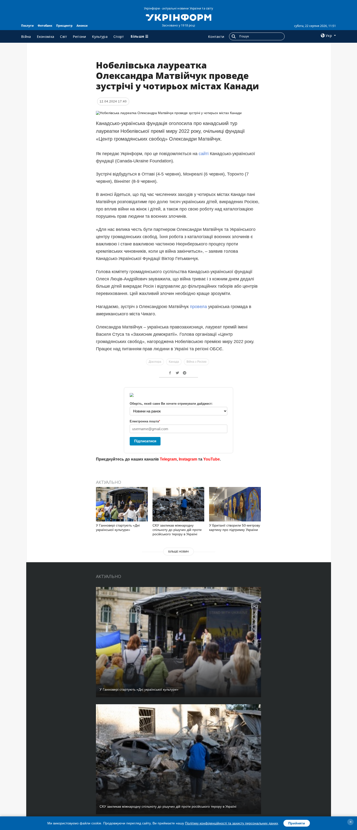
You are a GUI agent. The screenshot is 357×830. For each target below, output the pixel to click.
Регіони (79, 36)
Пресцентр (64, 26)
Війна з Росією (196, 361)
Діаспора (155, 361)
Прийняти (296, 823)
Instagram (188, 459)
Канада (174, 361)
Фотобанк (45, 26)
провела (198, 306)
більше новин (178, 551)
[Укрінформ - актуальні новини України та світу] (178, 17)
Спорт (118, 36)
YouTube (211, 459)
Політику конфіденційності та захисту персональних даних (231, 823)
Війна (26, 36)
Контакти (216, 36)
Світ (63, 36)
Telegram (168, 459)
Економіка (45, 36)
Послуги (27, 26)
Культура (100, 36)
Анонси (82, 26)
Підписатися (145, 441)
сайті (204, 153)
